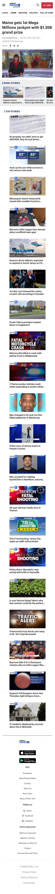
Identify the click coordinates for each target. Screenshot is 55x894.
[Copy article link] (18, 46)
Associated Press (9, 38)
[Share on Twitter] (14, 46)
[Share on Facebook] (10, 46)
